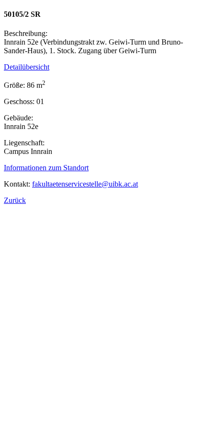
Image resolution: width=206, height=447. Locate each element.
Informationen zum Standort (46, 168)
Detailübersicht (26, 67)
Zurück (15, 200)
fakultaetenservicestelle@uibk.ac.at (85, 184)
